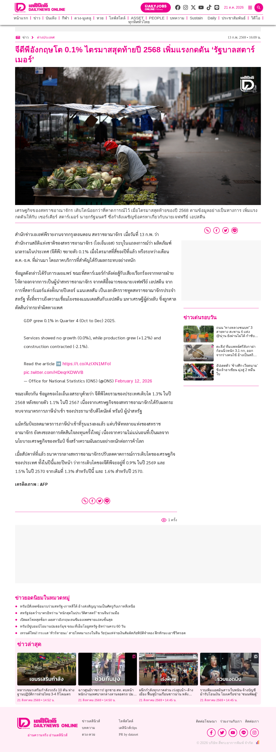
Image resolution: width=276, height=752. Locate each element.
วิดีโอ (255, 18)
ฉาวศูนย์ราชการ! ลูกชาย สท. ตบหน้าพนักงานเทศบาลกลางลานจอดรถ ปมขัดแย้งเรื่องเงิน (106, 694)
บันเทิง (51, 18)
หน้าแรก (21, 18)
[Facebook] (92, 501)
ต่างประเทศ (46, 37)
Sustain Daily (203, 18)
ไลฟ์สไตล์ (117, 18)
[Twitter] (99, 501)
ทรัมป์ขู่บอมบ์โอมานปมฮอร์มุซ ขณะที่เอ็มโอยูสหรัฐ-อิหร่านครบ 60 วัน (72, 626)
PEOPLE (157, 18)
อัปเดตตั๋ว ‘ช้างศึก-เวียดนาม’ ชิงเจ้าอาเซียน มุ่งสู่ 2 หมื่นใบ (237, 370)
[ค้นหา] (258, 7)
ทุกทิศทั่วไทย (139, 22)
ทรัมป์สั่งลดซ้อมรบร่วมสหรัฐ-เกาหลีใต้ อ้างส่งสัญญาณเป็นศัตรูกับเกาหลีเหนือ (77, 606)
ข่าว (36, 18)
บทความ (177, 18)
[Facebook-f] (211, 732)
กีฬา (65, 18)
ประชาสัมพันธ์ (234, 18)
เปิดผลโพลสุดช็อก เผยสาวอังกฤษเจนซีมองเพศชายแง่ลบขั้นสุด (66, 619)
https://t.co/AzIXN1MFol (87, 363)
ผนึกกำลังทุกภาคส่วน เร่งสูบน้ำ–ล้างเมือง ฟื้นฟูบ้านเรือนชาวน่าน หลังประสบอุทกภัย (166, 694)
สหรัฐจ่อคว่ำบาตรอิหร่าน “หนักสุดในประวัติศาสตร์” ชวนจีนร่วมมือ (69, 613)
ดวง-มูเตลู (82, 18)
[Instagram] (254, 732)
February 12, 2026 (133, 381)
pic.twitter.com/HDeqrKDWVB (53, 372)
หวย (100, 18)
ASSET (137, 18)
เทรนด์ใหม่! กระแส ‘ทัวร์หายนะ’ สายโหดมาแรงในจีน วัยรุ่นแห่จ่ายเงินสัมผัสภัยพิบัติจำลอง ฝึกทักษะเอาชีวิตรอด (103, 633)
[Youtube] (233, 732)
